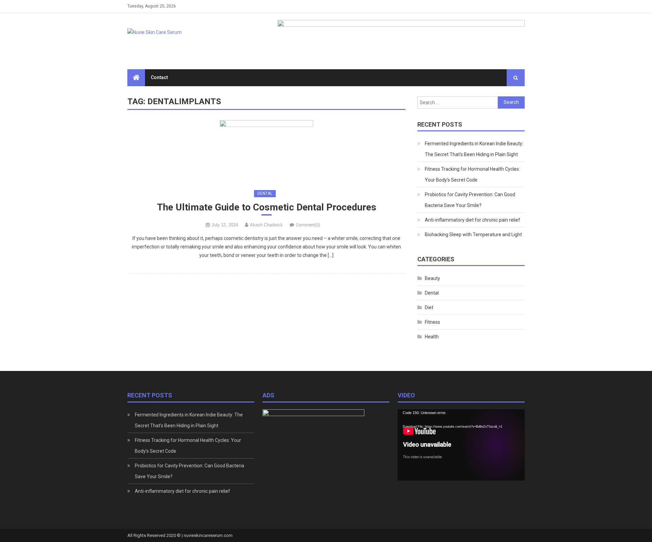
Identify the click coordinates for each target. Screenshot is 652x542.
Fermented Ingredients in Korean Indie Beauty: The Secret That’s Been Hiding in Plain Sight (474, 149)
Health (432, 336)
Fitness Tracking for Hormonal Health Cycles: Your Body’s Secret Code (472, 174)
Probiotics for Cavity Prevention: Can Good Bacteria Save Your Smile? (470, 200)
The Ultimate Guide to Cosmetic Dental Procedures (266, 207)
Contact (159, 77)
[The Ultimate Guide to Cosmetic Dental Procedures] (266, 151)
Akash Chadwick (266, 224)
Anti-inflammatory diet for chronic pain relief (472, 220)
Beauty (432, 278)
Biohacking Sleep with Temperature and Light (473, 234)
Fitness (432, 322)
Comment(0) (308, 224)
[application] (461, 445)
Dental (264, 193)
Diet (429, 307)
